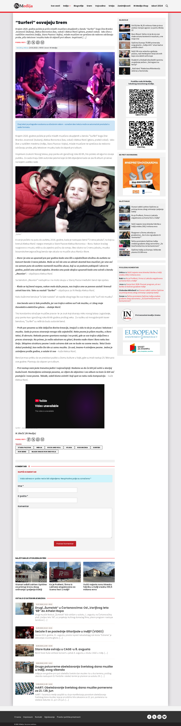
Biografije (78, 5)
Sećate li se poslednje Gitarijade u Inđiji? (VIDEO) (69, 631)
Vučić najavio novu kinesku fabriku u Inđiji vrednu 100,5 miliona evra (146, 225)
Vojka (69, 447)
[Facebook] (149, 716)
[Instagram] (159, 716)
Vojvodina (100, 5)
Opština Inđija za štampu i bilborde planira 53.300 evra (146, 251)
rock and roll (54, 447)
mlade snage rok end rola (44, 452)
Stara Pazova (24, 447)
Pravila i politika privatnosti (69, 717)
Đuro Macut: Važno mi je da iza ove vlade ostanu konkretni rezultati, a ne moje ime (147, 36)
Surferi (96, 447)
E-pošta (23, 496)
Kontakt (38, 717)
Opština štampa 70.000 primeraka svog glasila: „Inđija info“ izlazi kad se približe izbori (147, 45)
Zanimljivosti (124, 5)
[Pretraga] (167, 6)
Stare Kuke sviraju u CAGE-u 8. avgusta (62, 649)
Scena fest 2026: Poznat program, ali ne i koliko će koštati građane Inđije (140, 285)
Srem (89, 5)
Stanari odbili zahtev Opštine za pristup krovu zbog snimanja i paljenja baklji (147, 209)
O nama (17, 717)
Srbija (111, 5)
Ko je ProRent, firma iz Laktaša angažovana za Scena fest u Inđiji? (145, 216)
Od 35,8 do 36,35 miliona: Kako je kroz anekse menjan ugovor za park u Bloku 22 (147, 27)
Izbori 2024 (157, 5)
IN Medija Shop (141, 5)
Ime (21, 486)
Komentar (23, 506)
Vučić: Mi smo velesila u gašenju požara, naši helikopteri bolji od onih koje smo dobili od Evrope (146, 53)
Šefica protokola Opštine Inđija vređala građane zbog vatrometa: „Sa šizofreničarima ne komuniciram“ (147, 243)
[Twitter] (154, 716)
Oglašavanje (49, 717)
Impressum (28, 717)
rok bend (22, 452)
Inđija (66, 5)
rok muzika (82, 447)
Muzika (20, 48)
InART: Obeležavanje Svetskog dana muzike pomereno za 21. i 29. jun (73, 689)
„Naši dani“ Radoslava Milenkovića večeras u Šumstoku (145, 69)
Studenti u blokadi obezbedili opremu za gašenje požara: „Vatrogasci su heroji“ (147, 62)
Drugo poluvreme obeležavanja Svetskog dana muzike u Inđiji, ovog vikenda (74, 668)
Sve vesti (55, 5)
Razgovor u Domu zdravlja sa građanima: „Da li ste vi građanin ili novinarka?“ (146, 234)
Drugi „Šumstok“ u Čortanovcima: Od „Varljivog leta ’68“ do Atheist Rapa (72, 609)
